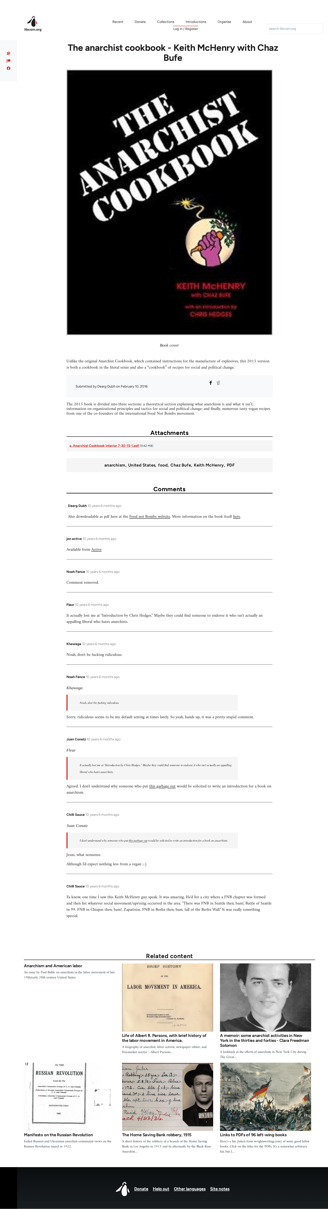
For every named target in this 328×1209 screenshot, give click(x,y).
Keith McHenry (209, 465)
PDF (231, 465)
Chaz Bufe (180, 465)
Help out (161, 1188)
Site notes (219, 1188)
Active (96, 549)
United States (141, 465)
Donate (141, 1188)
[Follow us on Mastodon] (8, 53)
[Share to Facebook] (211, 383)
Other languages (190, 1188)
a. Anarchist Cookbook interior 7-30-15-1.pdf (104, 446)
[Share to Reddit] (218, 383)
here (236, 516)
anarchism (114, 465)
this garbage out (162, 786)
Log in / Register (185, 29)
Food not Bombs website (149, 516)
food (163, 465)
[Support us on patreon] (8, 61)
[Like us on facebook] (8, 68)
